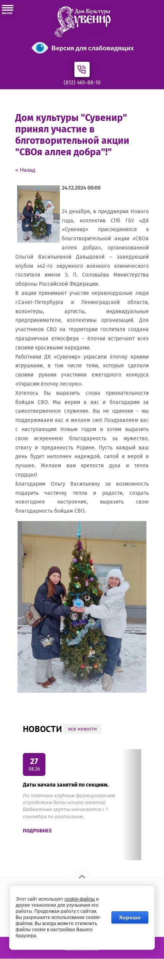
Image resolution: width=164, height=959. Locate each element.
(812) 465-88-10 (82, 82)
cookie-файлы (79, 899)
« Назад (25, 170)
